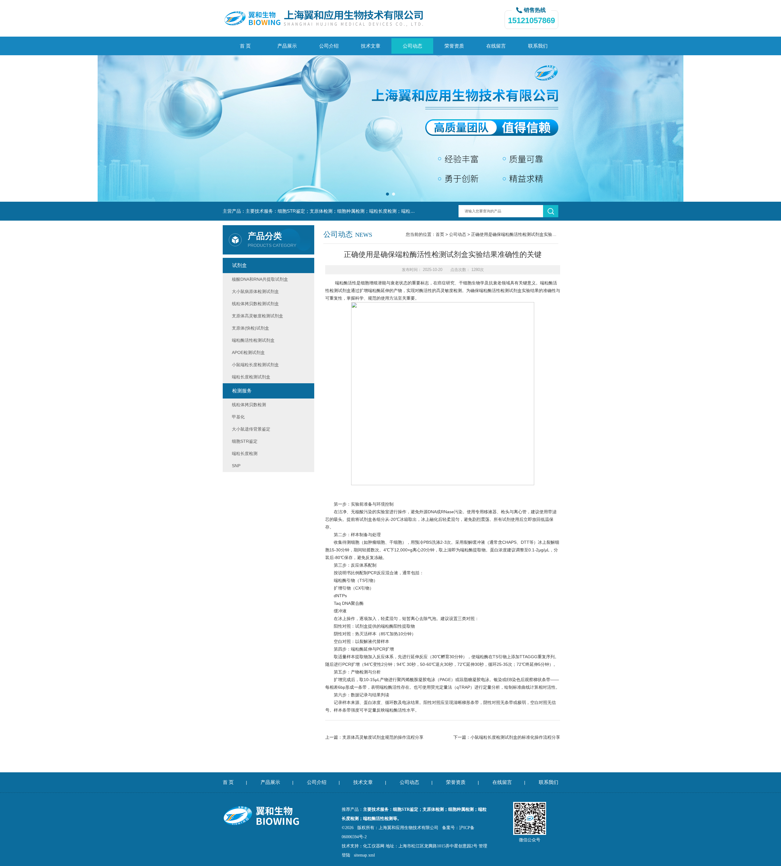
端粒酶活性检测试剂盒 (500, 290)
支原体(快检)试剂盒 (250, 328)
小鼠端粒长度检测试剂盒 (255, 364)
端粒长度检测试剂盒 (251, 376)
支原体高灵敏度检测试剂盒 (257, 315)
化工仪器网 (373, 846)
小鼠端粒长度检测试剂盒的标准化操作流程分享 (515, 737)
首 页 (245, 46)
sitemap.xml (364, 855)
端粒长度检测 (244, 453)
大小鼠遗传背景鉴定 (251, 429)
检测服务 (242, 390)
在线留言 (496, 46)
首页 (440, 234)
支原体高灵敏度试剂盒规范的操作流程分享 (382, 737)
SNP (236, 465)
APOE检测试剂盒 (248, 352)
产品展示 (287, 46)
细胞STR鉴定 (244, 441)
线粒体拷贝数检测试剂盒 (255, 303)
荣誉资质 (454, 46)
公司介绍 (329, 46)
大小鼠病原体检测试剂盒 (255, 291)
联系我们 (538, 46)
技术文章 (370, 46)
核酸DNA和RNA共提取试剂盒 (260, 279)
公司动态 (412, 46)
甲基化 (238, 416)
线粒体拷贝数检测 (249, 404)
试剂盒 (239, 265)
